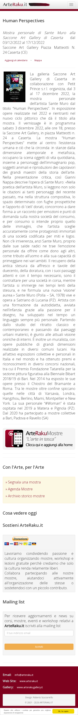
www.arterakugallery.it (30, 687)
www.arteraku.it (29, 681)
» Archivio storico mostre (25, 495)
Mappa (38, 60)
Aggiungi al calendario (16, 60)
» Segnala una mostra (23, 482)
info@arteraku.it (24, 675)
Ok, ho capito (63, 711)
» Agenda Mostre (19, 489)
